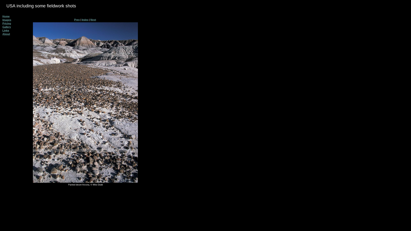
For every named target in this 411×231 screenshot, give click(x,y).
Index (85, 19)
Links (5, 30)
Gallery (6, 27)
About (6, 34)
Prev (77, 19)
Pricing (6, 23)
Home (6, 16)
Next (93, 19)
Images (6, 20)
